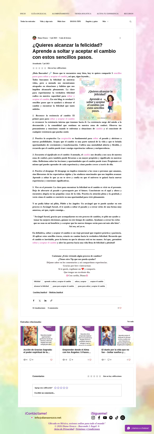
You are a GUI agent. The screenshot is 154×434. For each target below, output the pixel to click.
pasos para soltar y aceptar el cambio (91, 286)
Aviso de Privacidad (64, 429)
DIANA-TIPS (75, 21)
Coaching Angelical (40, 292)
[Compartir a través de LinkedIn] (45, 300)
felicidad (37, 281)
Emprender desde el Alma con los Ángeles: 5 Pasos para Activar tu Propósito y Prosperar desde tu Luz (76, 351)
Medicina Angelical (56, 292)
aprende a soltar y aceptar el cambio (57, 281)
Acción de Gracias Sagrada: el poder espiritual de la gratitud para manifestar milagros (37, 351)
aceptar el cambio (96, 281)
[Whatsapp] (122, 417)
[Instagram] (93, 417)
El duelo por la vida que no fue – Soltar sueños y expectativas (115, 351)
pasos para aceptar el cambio (63, 286)
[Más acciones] (120, 37)
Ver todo (130, 321)
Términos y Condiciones (88, 429)
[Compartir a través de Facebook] (33, 300)
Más (104, 21)
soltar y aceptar (80, 281)
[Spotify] (111, 417)
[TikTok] (116, 417)
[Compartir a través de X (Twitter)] (39, 300)
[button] (130, 21)
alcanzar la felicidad (41, 286)
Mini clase (61, 21)
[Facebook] (99, 417)
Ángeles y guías (92, 21)
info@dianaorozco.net (48, 417)
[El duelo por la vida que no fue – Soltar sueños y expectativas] (116, 336)
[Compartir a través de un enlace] (51, 300)
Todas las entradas (27, 21)
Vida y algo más (46, 21)
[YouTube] (105, 417)
